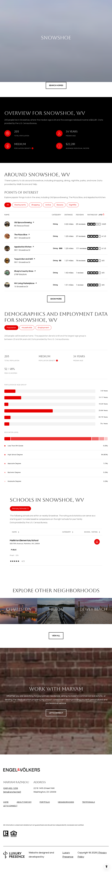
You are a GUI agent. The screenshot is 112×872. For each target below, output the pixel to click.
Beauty (61, 205)
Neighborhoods (66, 802)
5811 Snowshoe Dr (22, 238)
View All (56, 636)
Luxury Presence (67, 854)
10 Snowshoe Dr (21, 287)
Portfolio (45, 802)
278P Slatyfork (20, 274)
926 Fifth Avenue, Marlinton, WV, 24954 (25, 544)
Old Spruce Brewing (23, 222)
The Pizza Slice (20, 235)
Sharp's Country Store (23, 271)
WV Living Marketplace (24, 283)
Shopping (36, 205)
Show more (56, 299)
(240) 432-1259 (10, 788)
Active (49, 205)
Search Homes (56, 85)
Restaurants (21, 205)
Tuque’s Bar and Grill (23, 259)
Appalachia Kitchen (23, 247)
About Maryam (24, 802)
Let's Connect (10, 806)
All (9, 205)
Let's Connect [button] (56, 713)
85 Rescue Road (21, 226)
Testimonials (88, 802)
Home (5, 802)
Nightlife (74, 205)
